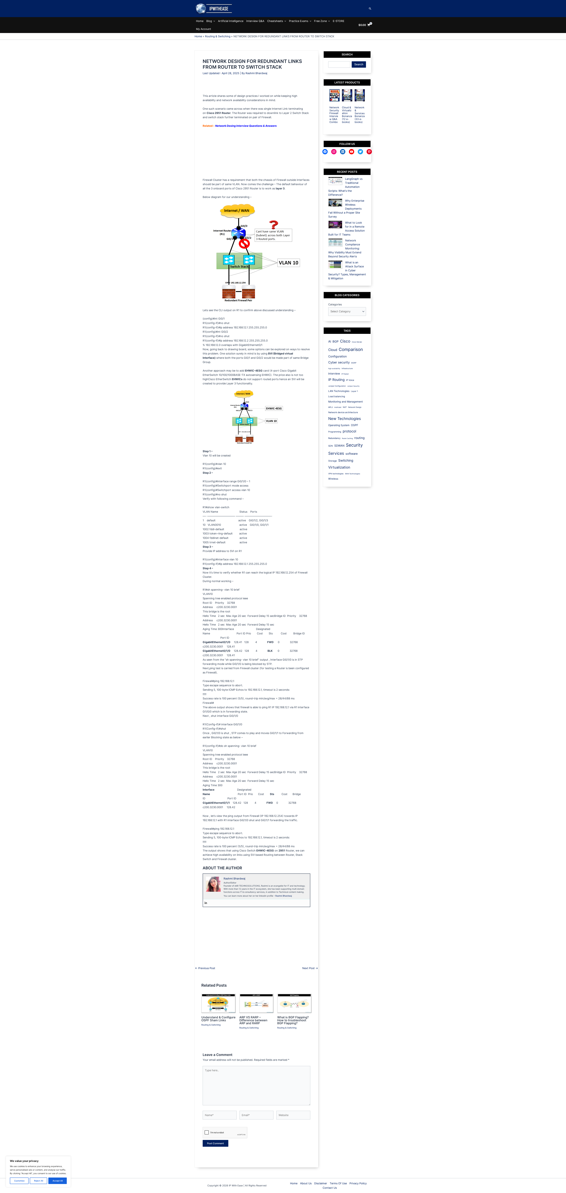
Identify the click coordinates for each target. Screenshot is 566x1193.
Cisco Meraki (357, 342)
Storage (332, 460)
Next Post (310, 968)
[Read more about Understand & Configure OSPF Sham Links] (218, 1003)
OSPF (354, 425)
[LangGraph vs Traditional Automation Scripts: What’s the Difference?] (335, 181)
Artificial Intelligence (230, 21)
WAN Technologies (352, 474)
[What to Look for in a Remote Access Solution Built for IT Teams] (335, 225)
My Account (203, 29)
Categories (335, 304)
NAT (345, 407)
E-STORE (338, 21)
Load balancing (336, 396)
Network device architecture (343, 412)
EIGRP (353, 363)
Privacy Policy (358, 1183)
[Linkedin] (205, 903)
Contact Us (330, 1187)
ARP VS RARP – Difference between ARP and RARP (253, 1020)
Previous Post (205, 968)
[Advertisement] (256, 87)
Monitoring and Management (345, 401)
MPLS (330, 407)
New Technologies (344, 418)
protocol (349, 431)
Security (354, 445)
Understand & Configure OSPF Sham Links (218, 1019)
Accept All (58, 1180)
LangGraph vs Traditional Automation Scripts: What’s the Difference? (345, 186)
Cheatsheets (275, 21)
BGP (336, 341)
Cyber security (339, 362)
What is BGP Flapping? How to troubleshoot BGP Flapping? (293, 1020)
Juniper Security (353, 386)
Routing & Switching (211, 1024)
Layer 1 (354, 391)
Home (199, 21)
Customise (19, 1180)
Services (336, 453)
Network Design (354, 407)
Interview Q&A (255, 21)
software (351, 453)
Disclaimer (320, 1183)
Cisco (345, 341)
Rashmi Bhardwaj (283, 896)
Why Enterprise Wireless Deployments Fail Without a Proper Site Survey (346, 208)
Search (358, 64)
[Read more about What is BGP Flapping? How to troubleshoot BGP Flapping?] (294, 1003)
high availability (334, 369)
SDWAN (339, 445)
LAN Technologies (338, 391)
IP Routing (336, 380)
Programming (334, 431)
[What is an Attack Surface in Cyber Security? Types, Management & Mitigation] (335, 264)
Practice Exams (298, 21)
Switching (345, 460)
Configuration (337, 356)
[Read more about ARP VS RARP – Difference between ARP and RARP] (256, 1003)
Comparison (351, 349)
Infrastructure (347, 368)
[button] (370, 8)
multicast (337, 407)
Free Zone (320, 21)
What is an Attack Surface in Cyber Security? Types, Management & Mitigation (347, 270)
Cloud (332, 350)
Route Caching (347, 438)
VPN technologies (336, 474)
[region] (38, 1171)
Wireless (333, 478)
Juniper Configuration (337, 386)
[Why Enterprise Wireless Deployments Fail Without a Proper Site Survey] (335, 203)
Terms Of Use (338, 1183)
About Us (306, 1183)
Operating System (338, 425)
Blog (209, 21)
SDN (330, 446)
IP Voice (350, 380)
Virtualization (339, 467)
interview (334, 373)
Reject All (38, 1180)
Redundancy (334, 438)
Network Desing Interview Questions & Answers (246, 125)
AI (329, 341)
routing (359, 438)
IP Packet (345, 374)
